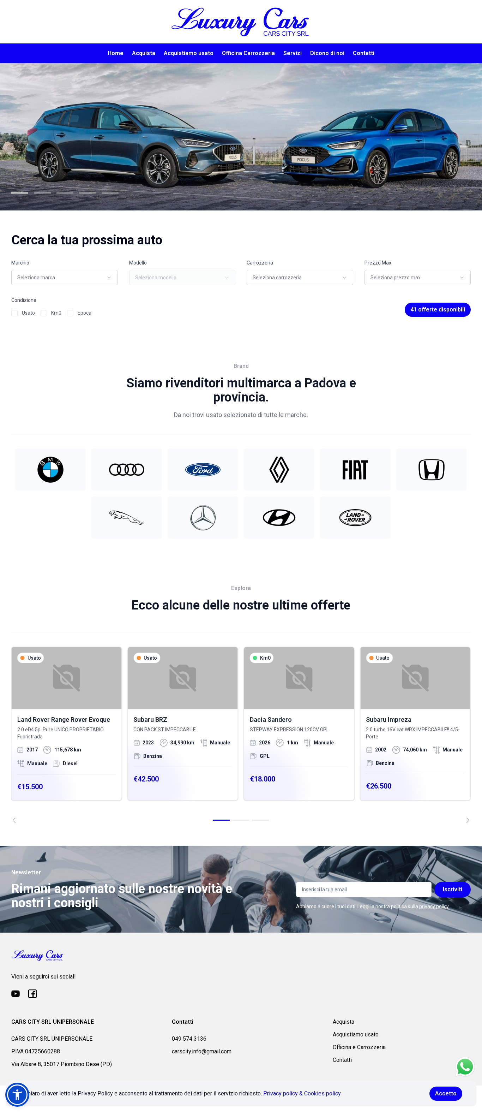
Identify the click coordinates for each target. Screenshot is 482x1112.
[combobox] (64, 277)
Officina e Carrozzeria (359, 1047)
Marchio (20, 263)
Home (115, 53)
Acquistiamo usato (188, 53)
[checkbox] (14, 313)
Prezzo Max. (378, 263)
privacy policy (433, 906)
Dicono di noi (327, 53)
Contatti (363, 53)
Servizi (292, 53)
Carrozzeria (260, 263)
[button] (17, 1094)
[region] (241, 735)
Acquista (143, 53)
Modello (138, 263)
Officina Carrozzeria (248, 53)
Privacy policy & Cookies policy (302, 1093)
